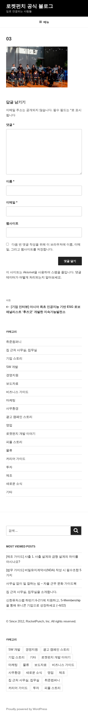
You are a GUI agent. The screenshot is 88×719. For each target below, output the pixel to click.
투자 (9, 467)
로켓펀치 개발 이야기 (20, 433)
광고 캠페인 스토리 (19, 417)
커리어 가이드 (15, 458)
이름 (10, 181)
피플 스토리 (14, 442)
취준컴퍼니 (13, 341)
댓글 (10, 124)
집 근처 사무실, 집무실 (21, 350)
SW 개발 (12, 366)
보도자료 (12, 383)
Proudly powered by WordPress (26, 709)
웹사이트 (12, 223)
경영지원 (12, 375)
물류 (9, 450)
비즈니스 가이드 (17, 392)
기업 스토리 (14, 358)
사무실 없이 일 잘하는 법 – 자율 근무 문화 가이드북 (41, 583)
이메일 (11, 202)
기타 (9, 492)
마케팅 (10, 400)
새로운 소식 (14, 483)
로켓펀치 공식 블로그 (29, 6)
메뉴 (46, 22)
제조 (9, 475)
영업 (9, 425)
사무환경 (12, 408)
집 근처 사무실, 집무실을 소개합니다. (31, 592)
